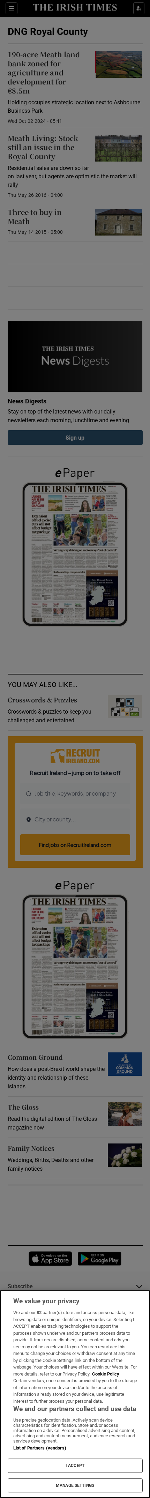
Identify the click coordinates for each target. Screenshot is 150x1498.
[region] (75, 1394)
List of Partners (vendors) (39, 1448)
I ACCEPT (75, 1465)
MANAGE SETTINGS (75, 1485)
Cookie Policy (105, 1374)
